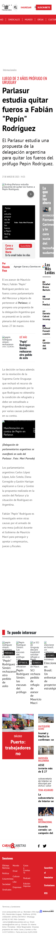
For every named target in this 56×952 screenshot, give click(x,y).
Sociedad (6, 884)
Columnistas (7, 878)
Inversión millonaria (43, 759)
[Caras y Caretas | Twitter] (44, 846)
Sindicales (14, 19)
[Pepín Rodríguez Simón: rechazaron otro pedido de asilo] (9, 341)
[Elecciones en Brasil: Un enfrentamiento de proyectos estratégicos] (49, 659)
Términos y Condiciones (11, 907)
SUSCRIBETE (43, 7)
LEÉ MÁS (23, 337)
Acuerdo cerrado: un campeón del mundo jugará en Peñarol (45, 835)
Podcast (26, 878)
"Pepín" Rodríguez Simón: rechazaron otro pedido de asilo (25, 350)
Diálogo (18, 736)
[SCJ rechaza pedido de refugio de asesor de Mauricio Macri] (35, 666)
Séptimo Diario (25, 662)
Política (5, 873)
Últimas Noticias (6, 866)
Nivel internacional (45, 821)
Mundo (29, 19)
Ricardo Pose (6, 268)
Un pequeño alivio (44, 727)
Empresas (17, 887)
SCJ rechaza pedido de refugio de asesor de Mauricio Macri (35, 686)
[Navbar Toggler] (8, 7)
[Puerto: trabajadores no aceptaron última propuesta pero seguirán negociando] (18, 723)
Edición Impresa (26, 884)
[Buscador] (15, 7)
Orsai (40, 19)
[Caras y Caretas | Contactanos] (50, 846)
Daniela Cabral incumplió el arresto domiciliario (49, 320)
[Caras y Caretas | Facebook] (39, 846)
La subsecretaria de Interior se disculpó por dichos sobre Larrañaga (46, 803)
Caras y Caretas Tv (26, 869)
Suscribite (25, 245)
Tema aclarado (45, 790)
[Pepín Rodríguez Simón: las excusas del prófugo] (21, 666)
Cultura (16, 876)
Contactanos (49, 885)
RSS (45, 893)
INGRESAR (26, 7)
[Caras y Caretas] (14, 848)
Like (14, 881)
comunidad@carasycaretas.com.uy (16, 922)
